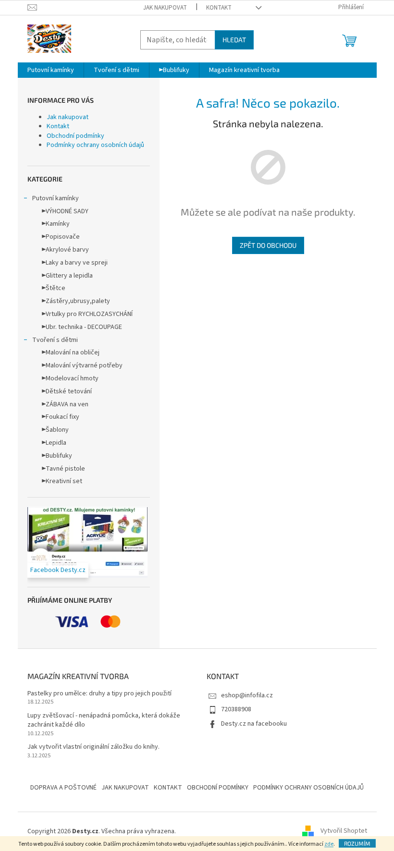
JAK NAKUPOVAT (125, 787)
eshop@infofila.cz (247, 695)
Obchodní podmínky (75, 136)
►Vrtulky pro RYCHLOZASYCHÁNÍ (87, 314)
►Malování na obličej (70, 352)
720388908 (236, 709)
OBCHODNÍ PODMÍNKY (217, 787)
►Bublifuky (57, 456)
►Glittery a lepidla (67, 275)
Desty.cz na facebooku (254, 724)
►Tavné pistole (63, 469)
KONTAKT (168, 787)
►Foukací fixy (60, 417)
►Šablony (55, 430)
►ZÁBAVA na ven (65, 404)
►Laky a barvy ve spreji (75, 262)
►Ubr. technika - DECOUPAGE (82, 327)
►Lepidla (54, 443)
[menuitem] (51, 70)
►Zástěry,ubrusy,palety (76, 301)
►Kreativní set (62, 481)
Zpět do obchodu (268, 245)
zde (328, 844)
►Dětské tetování (67, 391)
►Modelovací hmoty (70, 378)
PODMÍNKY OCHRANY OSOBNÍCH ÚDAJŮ (308, 787)
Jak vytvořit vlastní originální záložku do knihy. (93, 747)
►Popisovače (61, 237)
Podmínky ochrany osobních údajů (95, 145)
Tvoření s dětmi (55, 340)
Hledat (234, 40)
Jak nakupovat (165, 7)
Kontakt (219, 7)
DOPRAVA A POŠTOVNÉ (63, 787)
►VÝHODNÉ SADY (65, 211)
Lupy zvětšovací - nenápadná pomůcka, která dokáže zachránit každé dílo (103, 720)
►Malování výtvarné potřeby (82, 365)
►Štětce (53, 288)
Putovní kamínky (55, 198)
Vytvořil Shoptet (343, 831)
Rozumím (357, 843)
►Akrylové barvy (65, 250)
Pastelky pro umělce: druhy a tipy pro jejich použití (99, 693)
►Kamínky (56, 224)
